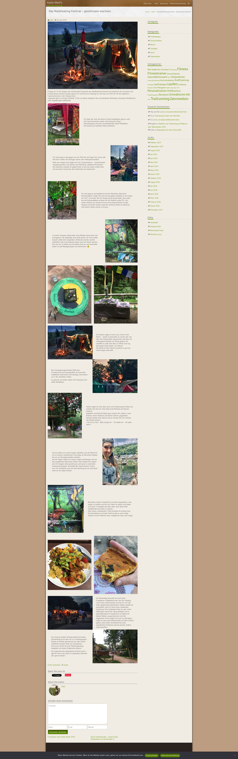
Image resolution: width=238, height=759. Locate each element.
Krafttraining (182, 80)
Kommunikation (167, 80)
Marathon (150, 88)
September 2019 (156, 146)
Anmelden (154, 222)
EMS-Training (173, 70)
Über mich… (148, 3)
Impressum (164, 3)
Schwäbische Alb (179, 94)
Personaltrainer (157, 90)
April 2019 (154, 166)
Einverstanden (151, 755)
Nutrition (173, 88)
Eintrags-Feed (155, 226)
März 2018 (154, 198)
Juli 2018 (153, 186)
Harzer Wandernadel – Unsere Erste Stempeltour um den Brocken (104, 738)
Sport (153, 12)
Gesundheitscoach (157, 76)
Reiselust (164, 94)
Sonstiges (154, 48)
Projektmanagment (153, 95)
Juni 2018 (153, 190)
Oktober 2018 (155, 178)
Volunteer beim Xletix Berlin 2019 (62, 737)
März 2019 (154, 170)
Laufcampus (160, 84)
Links (156, 3)
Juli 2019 (153, 154)
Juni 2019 (153, 158)
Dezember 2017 (156, 210)
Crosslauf (165, 69)
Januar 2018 (154, 206)
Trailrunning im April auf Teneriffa (167, 116)
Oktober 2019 (155, 142)
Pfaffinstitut (174, 90)
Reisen (152, 44)
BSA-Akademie (154, 69)
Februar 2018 (155, 202)
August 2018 (155, 182)
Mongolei (161, 87)
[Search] (188, 3)
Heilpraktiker (178, 76)
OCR (178, 88)
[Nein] (235, 755)
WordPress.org (155, 234)
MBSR (155, 88)
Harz (169, 77)
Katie (51, 20)
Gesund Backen (156, 40)
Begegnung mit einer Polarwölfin (169, 130)
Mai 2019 (153, 162)
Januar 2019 (154, 174)
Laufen (172, 84)
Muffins (168, 88)
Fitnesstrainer (157, 73)
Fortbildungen (155, 37)
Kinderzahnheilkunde (154, 80)
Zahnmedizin (155, 56)
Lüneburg (182, 84)
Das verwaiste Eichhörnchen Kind (174, 112)
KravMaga (150, 85)
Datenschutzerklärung (178, 3)
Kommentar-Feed (156, 230)
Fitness (182, 68)
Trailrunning (160, 98)
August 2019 (155, 150)
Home (147, 12)
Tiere (149, 99)
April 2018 (154, 194)
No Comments (55, 665)
